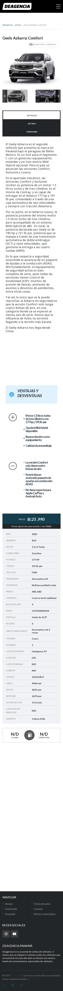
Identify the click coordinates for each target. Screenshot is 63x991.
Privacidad (10, 913)
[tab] (31, 115)
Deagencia (15, 975)
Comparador (11, 908)
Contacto (38, 908)
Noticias (9, 903)
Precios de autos (42, 903)
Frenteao (35, 979)
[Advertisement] (34, 357)
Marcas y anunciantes (45, 913)
